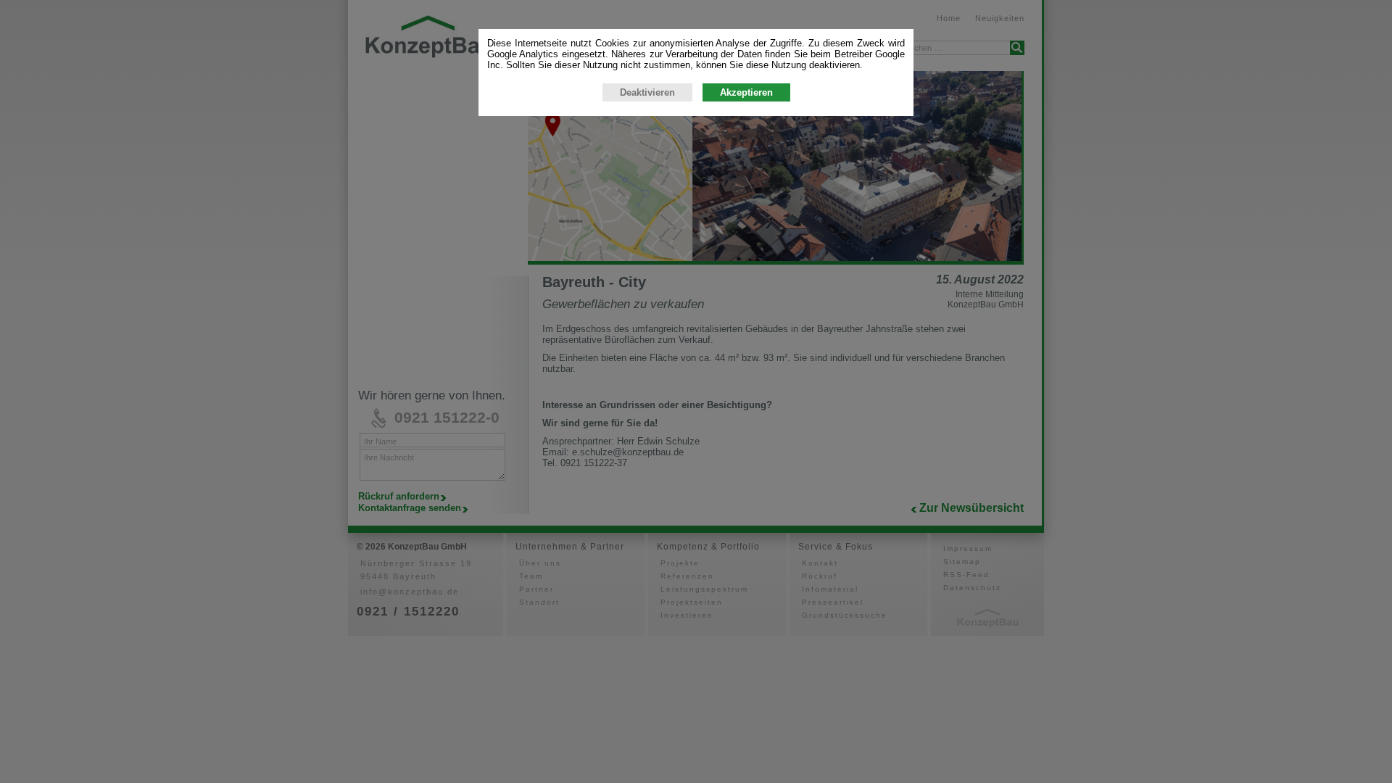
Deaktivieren (647, 92)
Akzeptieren (746, 92)
